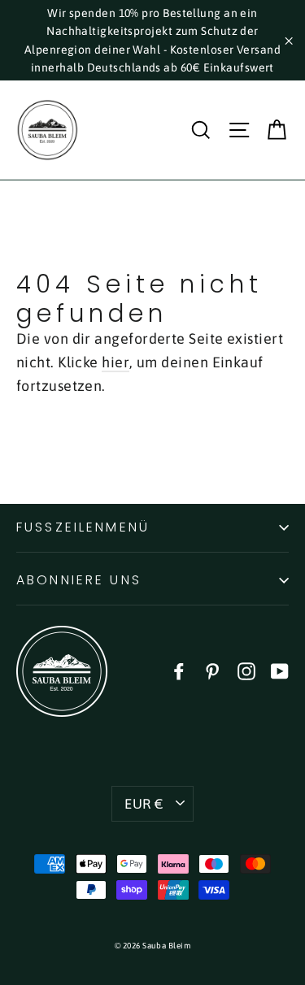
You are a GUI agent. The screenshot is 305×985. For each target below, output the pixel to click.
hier (115, 362)
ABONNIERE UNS (79, 580)
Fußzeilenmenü (83, 527)
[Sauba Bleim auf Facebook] (179, 671)
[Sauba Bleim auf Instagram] (246, 671)
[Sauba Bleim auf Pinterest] (212, 671)
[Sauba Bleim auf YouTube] (280, 671)
